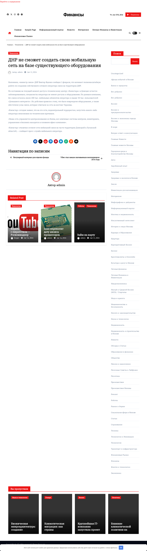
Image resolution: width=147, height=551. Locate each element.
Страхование (116, 424)
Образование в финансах (122, 352)
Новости (71, 29)
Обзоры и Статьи (118, 345)
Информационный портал (51, 29)
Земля (113, 184)
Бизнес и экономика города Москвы (123, 119)
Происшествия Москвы (121, 388)
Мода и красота (118, 298)
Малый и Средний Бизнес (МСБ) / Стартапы (122, 290)
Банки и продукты (119, 85)
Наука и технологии (120, 319)
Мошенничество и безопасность (119, 305)
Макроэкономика (119, 283)
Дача (113, 160)
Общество (115, 358)
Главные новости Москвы (122, 145)
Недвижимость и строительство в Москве (125, 332)
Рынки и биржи (118, 406)
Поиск (117, 53)
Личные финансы (119, 269)
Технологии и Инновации (122, 436)
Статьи (114, 418)
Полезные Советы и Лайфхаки (124, 370)
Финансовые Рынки (23, 36)
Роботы (81, 206)
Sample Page (30, 29)
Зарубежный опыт (119, 166)
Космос (114, 251)
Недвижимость (117, 325)
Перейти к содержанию (10, 1)
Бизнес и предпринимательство (121, 111)
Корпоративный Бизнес (121, 244)
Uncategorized (117, 73)
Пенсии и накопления (120, 364)
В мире (114, 127)
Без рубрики (116, 91)
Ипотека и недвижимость (122, 214)
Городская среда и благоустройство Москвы (122, 152)
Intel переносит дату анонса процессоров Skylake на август (54, 233)
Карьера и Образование (121, 232)
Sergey (17, 238)
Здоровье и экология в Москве (124, 178)
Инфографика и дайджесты (123, 202)
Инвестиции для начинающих (124, 190)
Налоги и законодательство (123, 313)
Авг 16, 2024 (28, 238)
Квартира (115, 238)
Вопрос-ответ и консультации (124, 133)
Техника (114, 430)
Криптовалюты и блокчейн (123, 257)
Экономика (116, 473)
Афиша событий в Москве (122, 79)
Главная (17, 29)
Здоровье (115, 172)
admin (20, 72)
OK (121, 548)
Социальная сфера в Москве (123, 412)
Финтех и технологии (120, 467)
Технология (13, 53)
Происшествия (117, 382)
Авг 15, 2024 (94, 238)
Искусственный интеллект (122, 220)
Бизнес (114, 104)
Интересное (83, 29)
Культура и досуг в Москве (122, 263)
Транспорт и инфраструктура (124, 449)
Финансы (73, 14)
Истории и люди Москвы (122, 226)
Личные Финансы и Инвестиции (107, 29)
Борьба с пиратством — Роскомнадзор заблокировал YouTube (20, 234)
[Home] (10, 33)
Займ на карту (86, 234)
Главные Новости (118, 139)
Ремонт (114, 394)
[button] (139, 33)
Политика (115, 376)
